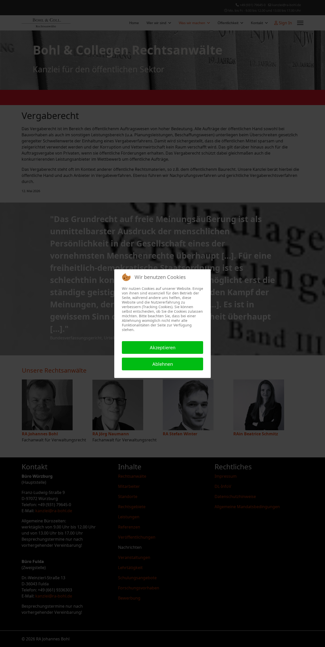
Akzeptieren (162, 347)
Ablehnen (162, 364)
